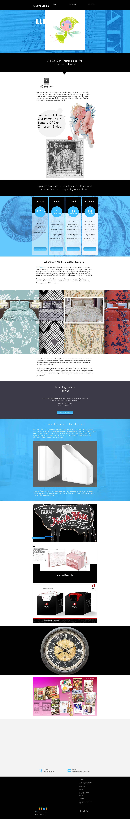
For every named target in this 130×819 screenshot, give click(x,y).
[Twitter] (84, 811)
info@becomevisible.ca (81, 771)
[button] (65, 158)
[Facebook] (80, 811)
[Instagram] (87, 811)
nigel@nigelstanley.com (84, 783)
